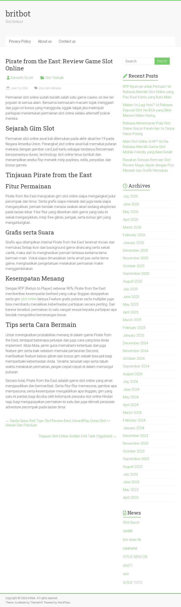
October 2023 (134, 451)
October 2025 (134, 266)
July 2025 (130, 289)
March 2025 (132, 320)
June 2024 (131, 389)
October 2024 (134, 358)
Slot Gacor (131, 522)
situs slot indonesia (50, 88)
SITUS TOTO (132, 583)
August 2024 (132, 374)
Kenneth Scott (22, 78)
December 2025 (135, 250)
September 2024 (136, 366)
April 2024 (130, 405)
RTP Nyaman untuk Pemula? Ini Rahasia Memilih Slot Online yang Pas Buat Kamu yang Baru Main (148, 91)
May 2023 (130, 490)
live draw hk (132, 540)
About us (45, 41)
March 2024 (132, 412)
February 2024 (134, 420)
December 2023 (135, 436)
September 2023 (136, 459)
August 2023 (132, 467)
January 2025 (133, 335)
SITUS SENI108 (135, 557)
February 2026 (134, 235)
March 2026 (132, 227)
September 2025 (136, 274)
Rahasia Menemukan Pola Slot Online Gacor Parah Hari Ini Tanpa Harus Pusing (148, 128)
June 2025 (131, 297)
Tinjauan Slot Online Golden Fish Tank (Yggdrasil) (77, 436)
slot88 (128, 531)
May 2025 (130, 304)
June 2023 (131, 482)
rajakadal (130, 548)
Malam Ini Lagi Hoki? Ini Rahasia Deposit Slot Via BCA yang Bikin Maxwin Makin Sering (147, 110)
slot (126, 574)
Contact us (67, 41)
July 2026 (130, 196)
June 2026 (131, 204)
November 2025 (135, 258)
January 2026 (133, 243)
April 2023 (130, 497)
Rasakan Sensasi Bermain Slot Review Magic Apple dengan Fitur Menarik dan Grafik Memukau (148, 165)
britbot (18, 13)
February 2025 (134, 328)
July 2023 (130, 474)
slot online (29, 299)
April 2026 (130, 219)
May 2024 (130, 397)
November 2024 (135, 351)
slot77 (128, 565)
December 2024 (135, 343)
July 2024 (130, 382)
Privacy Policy (20, 41)
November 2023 (135, 443)
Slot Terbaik (54, 78)
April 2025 (130, 312)
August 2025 (132, 281)
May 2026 (130, 212)
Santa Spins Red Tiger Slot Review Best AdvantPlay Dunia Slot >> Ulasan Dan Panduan (58, 423)
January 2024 (133, 428)
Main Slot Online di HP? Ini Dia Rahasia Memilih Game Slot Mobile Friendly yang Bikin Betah (147, 146)
